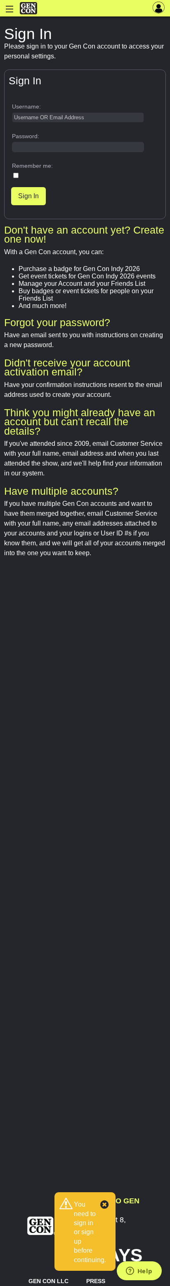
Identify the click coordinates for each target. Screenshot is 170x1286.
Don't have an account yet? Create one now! (84, 234)
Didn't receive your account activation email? (67, 367)
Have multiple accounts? (61, 491)
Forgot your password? (57, 322)
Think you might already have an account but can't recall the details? (79, 422)
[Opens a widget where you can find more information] (139, 1271)
